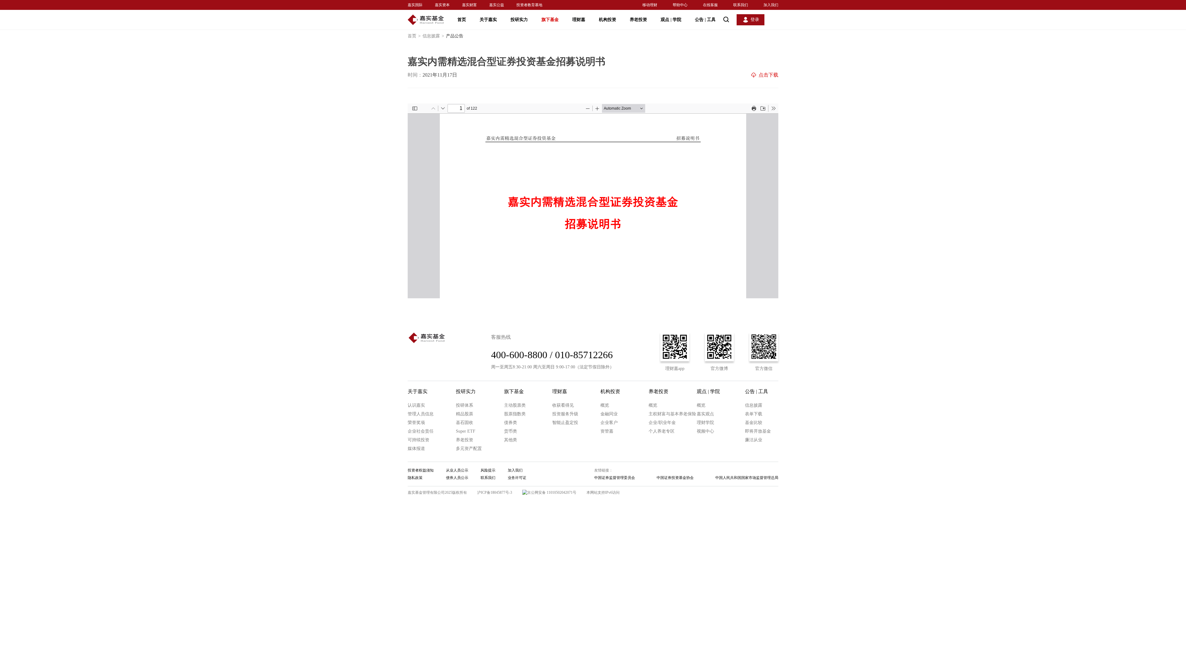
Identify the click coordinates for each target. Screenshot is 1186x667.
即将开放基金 (758, 431)
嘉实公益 (496, 5)
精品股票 (464, 414)
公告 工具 (705, 19)
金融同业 (609, 414)
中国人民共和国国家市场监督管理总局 (746, 478)
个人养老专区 (662, 431)
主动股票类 (515, 405)
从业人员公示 (457, 470)
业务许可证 (517, 478)
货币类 (510, 431)
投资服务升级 (565, 414)
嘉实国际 (415, 5)
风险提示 (488, 470)
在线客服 (710, 5)
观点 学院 (671, 19)
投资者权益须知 (421, 470)
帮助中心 (680, 5)
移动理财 (649, 5)
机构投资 (607, 19)
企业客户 (609, 422)
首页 (461, 19)
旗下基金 (550, 19)
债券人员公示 (457, 478)
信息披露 (433, 36)
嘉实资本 (442, 5)
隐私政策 (415, 478)
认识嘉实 (416, 405)
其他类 (510, 440)
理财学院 (705, 422)
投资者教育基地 (529, 5)
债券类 (510, 422)
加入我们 (770, 5)
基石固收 (464, 422)
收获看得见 (563, 405)
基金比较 (753, 422)
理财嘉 (578, 19)
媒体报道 (416, 448)
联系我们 (740, 5)
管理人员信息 (421, 414)
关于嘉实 (488, 19)
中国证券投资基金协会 (675, 478)
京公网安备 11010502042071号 (551, 492)
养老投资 (638, 19)
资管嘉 (606, 431)
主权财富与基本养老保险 (672, 414)
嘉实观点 (705, 414)
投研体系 (464, 405)
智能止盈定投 (565, 422)
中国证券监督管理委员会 (614, 478)
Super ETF (465, 431)
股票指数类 (515, 414)
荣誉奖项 (416, 422)
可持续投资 (418, 440)
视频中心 (705, 431)
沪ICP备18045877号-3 (494, 492)
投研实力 (519, 19)
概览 (604, 405)
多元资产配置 (469, 448)
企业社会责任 (421, 431)
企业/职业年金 (662, 422)
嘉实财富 (469, 5)
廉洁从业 (753, 440)
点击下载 (768, 75)
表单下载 (753, 414)
